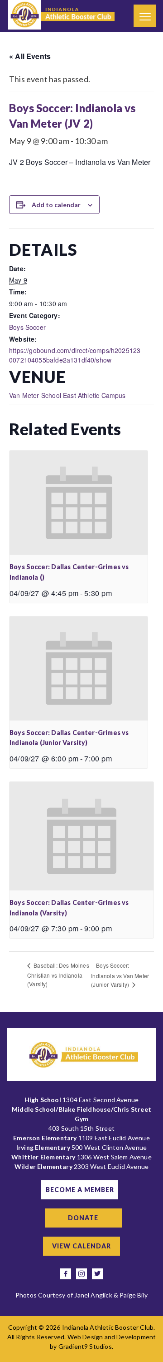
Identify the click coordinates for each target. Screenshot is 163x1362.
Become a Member (80, 1189)
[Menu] (145, 16)
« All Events (30, 56)
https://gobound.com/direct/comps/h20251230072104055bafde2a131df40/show (74, 355)
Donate (83, 1218)
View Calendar (81, 1246)
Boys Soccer (27, 327)
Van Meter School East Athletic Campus (67, 395)
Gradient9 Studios (85, 1346)
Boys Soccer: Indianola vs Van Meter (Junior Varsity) (120, 974)
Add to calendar (56, 205)
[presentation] (79, 503)
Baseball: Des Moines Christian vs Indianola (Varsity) (58, 974)
